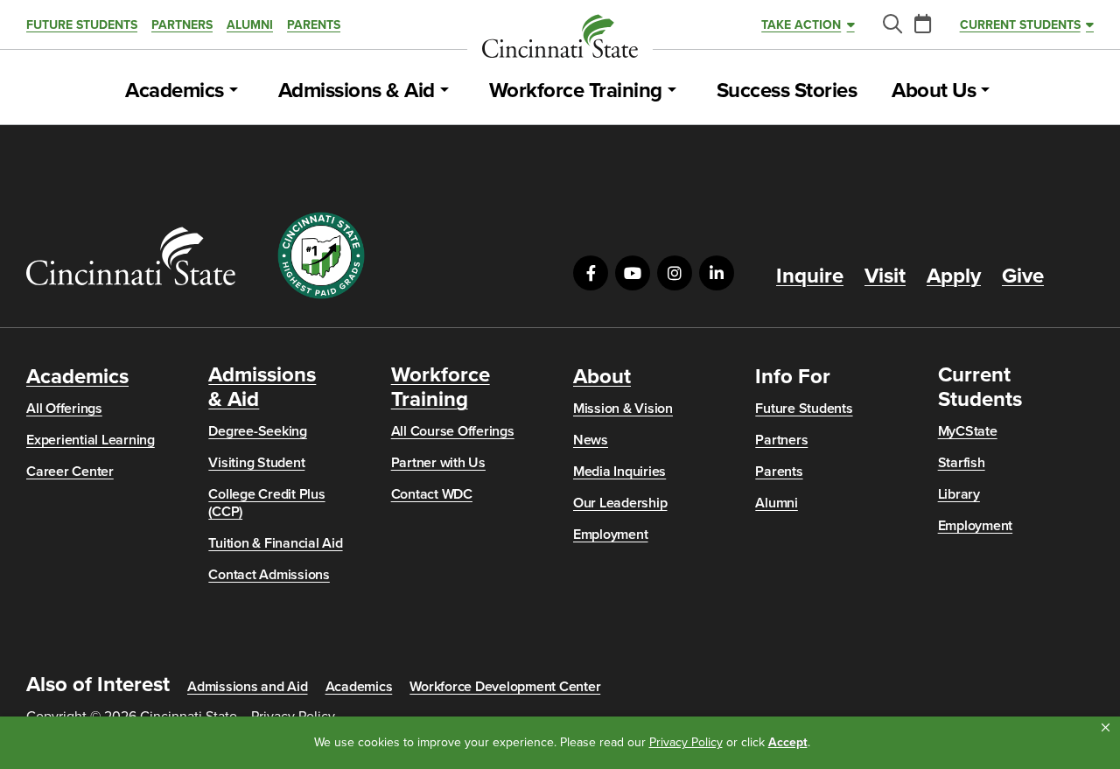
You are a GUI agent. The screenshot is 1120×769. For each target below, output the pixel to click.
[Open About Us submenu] (985, 91)
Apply (954, 276)
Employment (610, 534)
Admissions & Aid (356, 91)
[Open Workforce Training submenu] (672, 91)
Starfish (961, 463)
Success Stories (787, 91)
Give (1023, 276)
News (590, 440)
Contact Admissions (269, 575)
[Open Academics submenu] (233, 91)
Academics (174, 91)
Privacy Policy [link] (686, 742)
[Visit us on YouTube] (632, 272)
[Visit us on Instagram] (674, 272)
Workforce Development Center (505, 687)
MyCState (968, 431)
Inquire (810, 276)
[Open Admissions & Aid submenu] (444, 91)
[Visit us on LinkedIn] (716, 272)
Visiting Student (256, 463)
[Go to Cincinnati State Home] (130, 256)
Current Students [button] (1020, 24)
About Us (934, 91)
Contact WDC (431, 494)
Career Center (70, 471)
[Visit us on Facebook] (590, 272)
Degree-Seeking (257, 431)
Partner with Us (438, 463)
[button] (1105, 728)
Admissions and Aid (247, 687)
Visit (885, 276)
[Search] (891, 24)
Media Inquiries (619, 471)
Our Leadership (620, 503)
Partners (182, 24)
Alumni (250, 24)
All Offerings (64, 408)
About (602, 377)
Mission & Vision (623, 408)
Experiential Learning (90, 440)
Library (959, 494)
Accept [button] (788, 742)
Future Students (81, 24)
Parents (313, 24)
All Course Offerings (452, 431)
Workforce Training (575, 91)
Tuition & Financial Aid (275, 543)
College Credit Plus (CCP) (266, 503)
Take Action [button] (801, 24)
